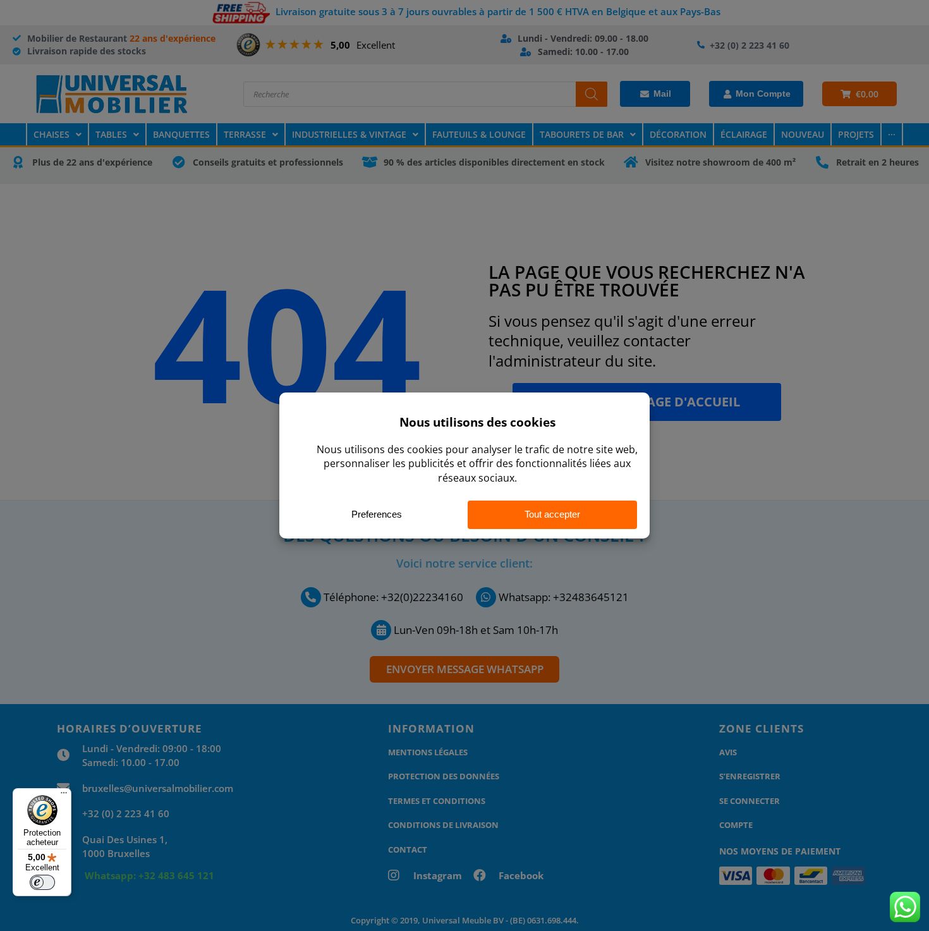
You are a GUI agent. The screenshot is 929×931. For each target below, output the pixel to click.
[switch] (42, 882)
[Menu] (63, 795)
